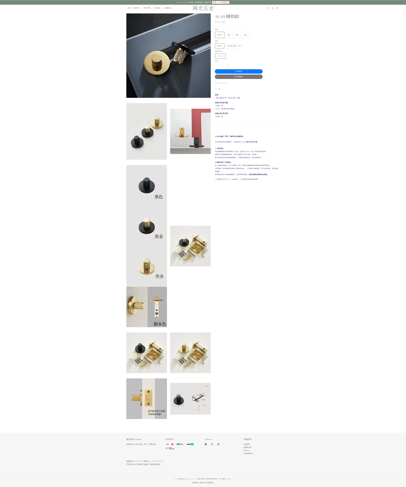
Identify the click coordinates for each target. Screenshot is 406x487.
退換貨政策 (210, 483)
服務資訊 (168, 8)
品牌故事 (247, 444)
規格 (216, 41)
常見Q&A (247, 450)
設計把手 (136, 8)
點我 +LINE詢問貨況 (220, 2)
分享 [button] (219, 89)
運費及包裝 (247, 447)
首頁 (129, 8)
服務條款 (195, 483)
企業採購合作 (248, 453)
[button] (268, 8)
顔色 (216, 29)
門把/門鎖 (147, 8)
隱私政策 (202, 483)
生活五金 (157, 8)
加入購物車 (239, 77)
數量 (216, 61)
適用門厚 (218, 51)
